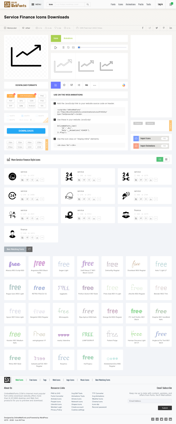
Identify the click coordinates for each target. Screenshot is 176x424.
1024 (29, 147)
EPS (21, 101)
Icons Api (95, 404)
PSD (42, 101)
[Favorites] (32, 180)
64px (29, 142)
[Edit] (27, 180)
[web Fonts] (29, 249)
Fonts (113, 5)
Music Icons (84, 380)
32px (20, 142)
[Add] (22, 180)
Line (21, 106)
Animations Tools (78, 396)
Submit (165, 408)
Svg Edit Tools (77, 393)
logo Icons (70, 380)
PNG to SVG (55, 393)
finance (137, 210)
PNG (42, 96)
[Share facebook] (143, 28)
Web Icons (56, 380)
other (27, 28)
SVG (11, 96)
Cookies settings (78, 410)
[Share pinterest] (163, 28)
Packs (141, 5)
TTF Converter (97, 393)
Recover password (99, 407)
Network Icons (77, 402)
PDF (10, 101)
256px (10, 147)
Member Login (56, 407)
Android (32, 106)
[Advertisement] (151, 76)
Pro (86, 85)
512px (20, 147)
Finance (138, 123)
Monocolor (12, 28)
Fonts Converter (57, 396)
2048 (39, 147)
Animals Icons (56, 399)
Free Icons (33, 380)
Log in (160, 4)
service (24, 172)
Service (150, 123)
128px (39, 142)
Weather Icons (97, 399)
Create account (77, 407)
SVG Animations (26, 96)
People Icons (56, 402)
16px (10, 142)
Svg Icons (16, 4)
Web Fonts (19, 380)
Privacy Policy (56, 410)
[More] (42, 180)
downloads (26, 131)
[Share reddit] (149, 28)
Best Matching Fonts (102, 380)
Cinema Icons (97, 402)
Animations (131, 5)
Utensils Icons (56, 404)
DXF (10, 106)
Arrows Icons (76, 399)
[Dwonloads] (37, 180)
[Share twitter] (156, 28)
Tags (44, 380)
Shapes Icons (77, 404)
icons (51, 4)
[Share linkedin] (169, 28)
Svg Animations (98, 396)
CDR (31, 101)
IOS (42, 106)
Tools (148, 5)
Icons (120, 5)
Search (87, 4)
